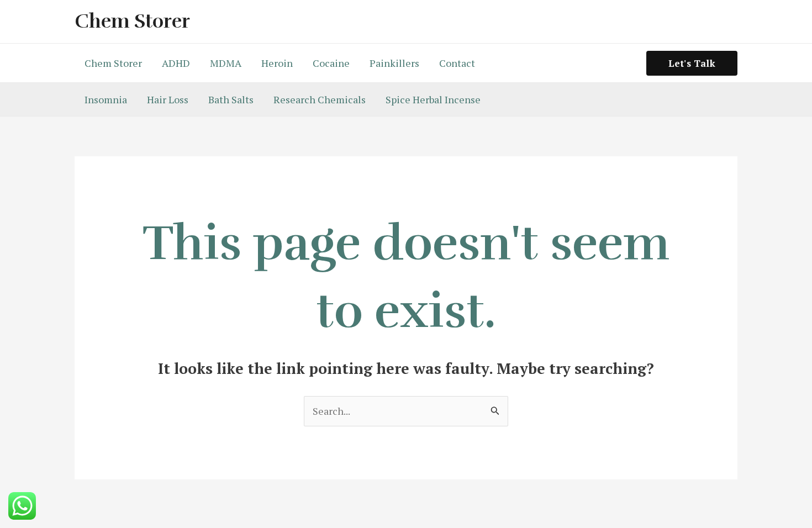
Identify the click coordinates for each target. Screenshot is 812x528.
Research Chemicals (319, 99)
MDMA (225, 63)
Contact (457, 63)
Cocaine (331, 63)
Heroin (277, 63)
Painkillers (394, 63)
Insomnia (106, 99)
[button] (691, 63)
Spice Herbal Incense (433, 99)
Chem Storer (132, 21)
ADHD (176, 63)
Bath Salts (231, 99)
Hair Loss (167, 99)
